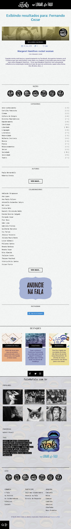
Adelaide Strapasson (10, 193)
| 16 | (66, 152)
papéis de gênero (10, 441)
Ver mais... (35, 181)
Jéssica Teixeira (8, 235)
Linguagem (5, 130)
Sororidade (6, 155)
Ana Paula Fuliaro (9, 199)
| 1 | (67, 119)
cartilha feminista (10, 445)
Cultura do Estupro (9, 116)
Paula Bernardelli (9, 172)
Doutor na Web (55, 517)
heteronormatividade (23, 443)
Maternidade (6, 135)
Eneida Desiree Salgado (11, 214)
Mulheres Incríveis (35, 42)
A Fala (7, 492)
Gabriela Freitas (8, 226)
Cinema (4, 113)
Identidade (6, 124)
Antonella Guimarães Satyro (12, 202)
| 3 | (67, 108)
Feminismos (7, 455)
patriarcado (24, 445)
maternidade (23, 451)
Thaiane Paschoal (8, 258)
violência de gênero (11, 449)
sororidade (24, 449)
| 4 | (67, 116)
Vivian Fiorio (7, 264)
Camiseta (49, 492)
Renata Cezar (7, 249)
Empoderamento (7, 122)
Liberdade (5, 127)
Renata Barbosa (7, 246)
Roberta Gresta (7, 175)
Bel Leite (5, 205)
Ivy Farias (6, 232)
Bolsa (48, 495)
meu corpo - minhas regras (22, 447)
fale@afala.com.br (35, 379)
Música (4, 141)
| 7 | (67, 133)
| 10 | (66, 127)
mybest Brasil (8, 432)
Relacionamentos (8, 146)
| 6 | (67, 124)
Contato (7, 504)
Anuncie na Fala (31, 495)
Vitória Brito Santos (10, 261)
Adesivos (49, 504)
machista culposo (10, 453)
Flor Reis (5, 220)
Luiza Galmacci (7, 241)
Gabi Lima (5, 223)
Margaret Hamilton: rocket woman (35, 51)
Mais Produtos (51, 510)
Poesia (4, 144)
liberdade (7, 447)
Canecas (49, 498)
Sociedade (5, 152)
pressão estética (24, 453)
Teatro (4, 158)
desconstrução (23, 441)
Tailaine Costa (7, 255)
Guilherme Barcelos (9, 229)
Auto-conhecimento (9, 108)
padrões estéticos (10, 451)
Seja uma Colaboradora (34, 492)
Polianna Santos (8, 243)
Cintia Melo (6, 208)
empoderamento (8, 443)
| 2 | (67, 110)
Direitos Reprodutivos (10, 119)
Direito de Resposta (33, 498)
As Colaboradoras (11, 498)
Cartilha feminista (9, 110)
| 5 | (67, 155)
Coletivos (8, 501)
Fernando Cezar (37, 54)
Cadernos (49, 501)
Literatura (6, 133)
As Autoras (9, 495)
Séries (4, 149)
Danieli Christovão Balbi (12, 211)
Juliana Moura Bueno (10, 238)
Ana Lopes (5, 196)
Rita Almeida (7, 252)
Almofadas (49, 507)
